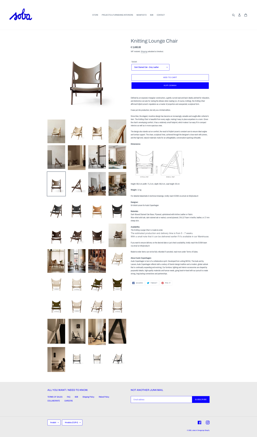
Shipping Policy (88, 396)
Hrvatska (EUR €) (71, 422)
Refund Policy (104, 396)
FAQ (68, 396)
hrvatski (53, 422)
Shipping (144, 51)
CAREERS (68, 400)
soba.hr (194, 430)
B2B (76, 396)
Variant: (134, 61)
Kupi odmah (170, 85)
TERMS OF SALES (54, 396)
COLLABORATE (53, 400)
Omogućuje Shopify (203, 430)
